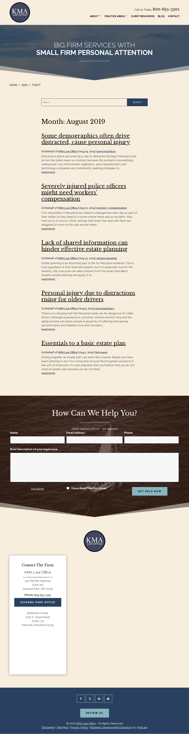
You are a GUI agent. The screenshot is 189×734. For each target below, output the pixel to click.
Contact (174, 16)
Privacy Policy (79, 727)
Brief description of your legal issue (34, 449)
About (94, 16)
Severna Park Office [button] (37, 602)
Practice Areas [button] (115, 16)
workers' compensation (112, 207)
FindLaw (142, 727)
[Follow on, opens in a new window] (108, 699)
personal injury (106, 151)
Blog (161, 16)
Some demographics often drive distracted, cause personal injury (85, 138)
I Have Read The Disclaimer (89, 488)
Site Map (62, 727)
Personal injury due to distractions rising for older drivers (88, 296)
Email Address (76, 432)
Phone (128, 432)
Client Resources (143, 16)
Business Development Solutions (111, 727)
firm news (101, 352)
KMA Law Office (68, 151)
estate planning (107, 258)
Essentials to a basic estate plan (83, 343)
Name (14, 432)
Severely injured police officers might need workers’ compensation (83, 192)
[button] (186, 713)
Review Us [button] (94, 713)
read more (48, 172)
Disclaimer (37, 488)
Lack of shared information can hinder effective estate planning (84, 245)
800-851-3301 (166, 9)
